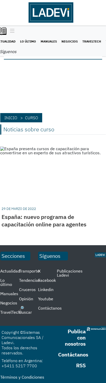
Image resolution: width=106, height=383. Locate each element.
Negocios (69, 41)
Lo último (28, 41)
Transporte (29, 271)
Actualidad (10, 271)
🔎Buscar (25, 310)
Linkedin (46, 289)
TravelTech (91, 41)
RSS (81, 365)
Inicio (10, 117)
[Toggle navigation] (10, 31)
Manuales (49, 41)
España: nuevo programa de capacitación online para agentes (44, 220)
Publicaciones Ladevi (70, 273)
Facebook (47, 280)
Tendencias (29, 280)
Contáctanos (50, 308)
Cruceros (27, 289)
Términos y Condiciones (22, 377)
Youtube (45, 298)
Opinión (26, 298)
